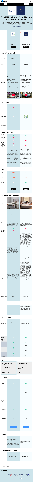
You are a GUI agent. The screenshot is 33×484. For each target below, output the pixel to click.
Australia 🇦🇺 (27, 474)
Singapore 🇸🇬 (15, 474)
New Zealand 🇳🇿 (28, 475)
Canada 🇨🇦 (9, 475)
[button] (30, 1)
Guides (2, 473)
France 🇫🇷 (20, 478)
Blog (1, 472)
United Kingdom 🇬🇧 (21, 474)
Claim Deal (26, 4)
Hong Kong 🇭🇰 (15, 475)
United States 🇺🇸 (10, 474)
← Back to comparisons (17, 26)
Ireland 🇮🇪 (20, 475)
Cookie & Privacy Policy (4, 475)
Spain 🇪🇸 (20, 479)
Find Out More (13, 427)
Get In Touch (2, 474)
